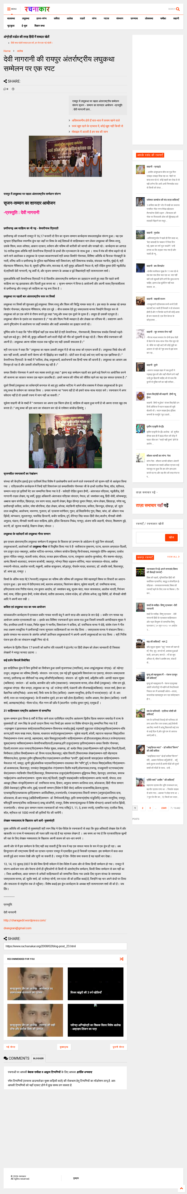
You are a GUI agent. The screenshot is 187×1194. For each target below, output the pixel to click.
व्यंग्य (94, 18)
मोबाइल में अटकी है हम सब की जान (90, 131)
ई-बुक (24, 25)
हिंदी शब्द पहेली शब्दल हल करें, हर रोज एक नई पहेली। (32, 43)
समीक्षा (163, 18)
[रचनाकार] (37, 10)
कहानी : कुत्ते (152, 365)
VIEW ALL (172, 557)
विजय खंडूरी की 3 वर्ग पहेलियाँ (86, 992)
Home (7, 51)
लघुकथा (25, 18)
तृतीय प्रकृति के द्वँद (155, 426)
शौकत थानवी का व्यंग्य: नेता (159, 455)
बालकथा (11, 18)
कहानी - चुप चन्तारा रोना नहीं (159, 331)
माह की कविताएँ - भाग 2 (157, 641)
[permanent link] (13, 89)
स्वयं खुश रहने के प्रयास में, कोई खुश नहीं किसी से (97, 126)
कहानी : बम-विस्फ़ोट (155, 265)
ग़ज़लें (82, 18)
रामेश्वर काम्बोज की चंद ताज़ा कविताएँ (163, 199)
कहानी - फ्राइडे (154, 166)
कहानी (176, 18)
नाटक (106, 18)
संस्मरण (119, 18)
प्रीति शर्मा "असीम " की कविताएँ (160, 779)
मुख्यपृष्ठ (64, 1047)
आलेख (70, 18)
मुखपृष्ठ (76, 1178)
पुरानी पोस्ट (118, 1047)
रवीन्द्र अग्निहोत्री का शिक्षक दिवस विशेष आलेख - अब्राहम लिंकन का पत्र (95, 1027)
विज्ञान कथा (40, 25)
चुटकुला (10, 25)
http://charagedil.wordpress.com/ (25, 920)
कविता (57, 18)
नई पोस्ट (11, 1047)
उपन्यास (134, 18)
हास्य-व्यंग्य (42, 18)
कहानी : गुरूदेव (153, 232)
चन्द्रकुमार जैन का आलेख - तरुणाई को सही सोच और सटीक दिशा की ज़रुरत (32, 1027)
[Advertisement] (158, 89)
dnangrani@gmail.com (17, 928)
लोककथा (149, 18)
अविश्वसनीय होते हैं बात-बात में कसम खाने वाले (96, 120)
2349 (163, 808)
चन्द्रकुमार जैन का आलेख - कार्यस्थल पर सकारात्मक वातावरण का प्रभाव (31, 990)
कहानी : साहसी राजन (156, 298)
